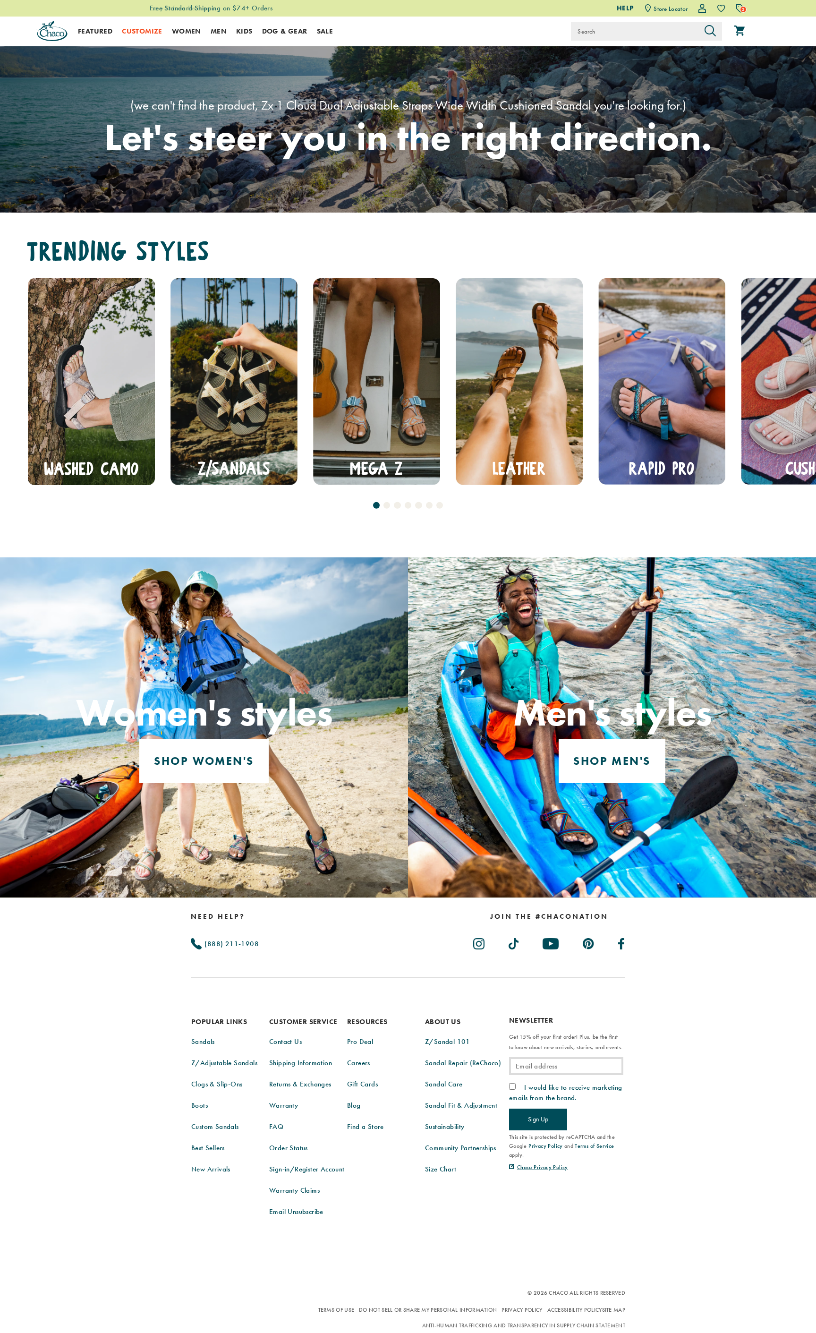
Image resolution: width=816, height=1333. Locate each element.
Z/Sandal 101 (447, 1041)
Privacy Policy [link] (545, 1146)
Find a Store (365, 1126)
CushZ (662, 469)
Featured (95, 31)
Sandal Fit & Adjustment (461, 1105)
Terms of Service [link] (594, 1146)
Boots (199, 1105)
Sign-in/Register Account (307, 1169)
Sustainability (445, 1126)
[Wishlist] (721, 8)
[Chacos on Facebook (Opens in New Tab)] (621, 942)
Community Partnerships (460, 1148)
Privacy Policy (522, 1310)
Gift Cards (362, 1084)
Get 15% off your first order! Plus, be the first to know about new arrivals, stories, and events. (565, 1042)
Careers (358, 1063)
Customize (142, 31)
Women (186, 31)
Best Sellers (208, 1148)
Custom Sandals (215, 1126)
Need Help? (218, 916)
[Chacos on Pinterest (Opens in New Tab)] (589, 942)
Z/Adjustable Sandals (224, 1063)
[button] (376, 505)
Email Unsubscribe (296, 1211)
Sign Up (538, 1119)
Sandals (203, 1041)
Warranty (283, 1105)
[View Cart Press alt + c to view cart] (739, 31)
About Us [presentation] (442, 1021)
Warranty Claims (294, 1190)
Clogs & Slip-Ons (216, 1084)
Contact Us (285, 1041)
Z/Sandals (91, 469)
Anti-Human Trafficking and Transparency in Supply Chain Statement (524, 1325)
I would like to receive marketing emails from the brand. (565, 1092)
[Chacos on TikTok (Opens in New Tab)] (514, 942)
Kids (244, 31)
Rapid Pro (519, 469)
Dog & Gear (284, 31)
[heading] (549, 916)
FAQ (276, 1126)
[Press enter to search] (710, 31)
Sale (325, 31)
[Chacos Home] (52, 31)
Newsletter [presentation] (531, 1021)
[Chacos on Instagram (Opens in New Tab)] (479, 942)
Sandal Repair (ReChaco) (463, 1063)
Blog (354, 1105)
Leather (376, 469)
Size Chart (440, 1169)
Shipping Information (300, 1063)
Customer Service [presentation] (303, 1021)
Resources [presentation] (367, 1021)
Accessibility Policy (574, 1310)
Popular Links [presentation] (219, 1021)
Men (219, 31)
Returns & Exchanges (300, 1084)
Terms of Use (336, 1310)
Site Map (613, 1310)
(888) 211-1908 (231, 943)
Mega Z (233, 469)
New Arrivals (210, 1169)
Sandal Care (443, 1084)
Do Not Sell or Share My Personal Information (428, 1310)
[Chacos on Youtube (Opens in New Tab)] (551, 942)
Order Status (288, 1148)
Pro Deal (360, 1041)
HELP (625, 8)
